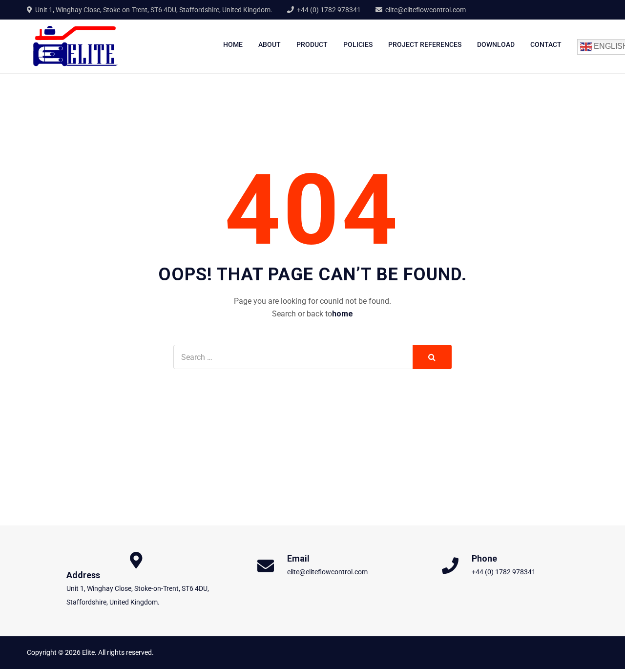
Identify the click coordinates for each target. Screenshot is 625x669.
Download (496, 44)
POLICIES (358, 44)
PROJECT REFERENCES (424, 44)
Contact (546, 44)
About (269, 44)
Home (233, 44)
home (342, 313)
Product (312, 44)
